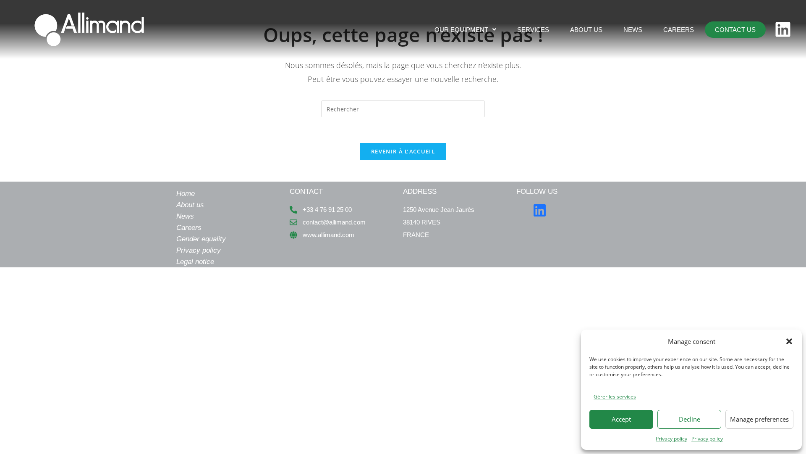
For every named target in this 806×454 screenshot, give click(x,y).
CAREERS (678, 29)
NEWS (632, 29)
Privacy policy (671, 438)
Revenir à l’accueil (403, 151)
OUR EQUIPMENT (461, 29)
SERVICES (533, 29)
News (185, 216)
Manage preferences (759, 419)
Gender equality (201, 239)
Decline (689, 419)
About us (190, 205)
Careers (189, 228)
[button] (789, 341)
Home (185, 194)
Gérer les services (615, 396)
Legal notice (195, 262)
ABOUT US (586, 29)
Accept (621, 419)
